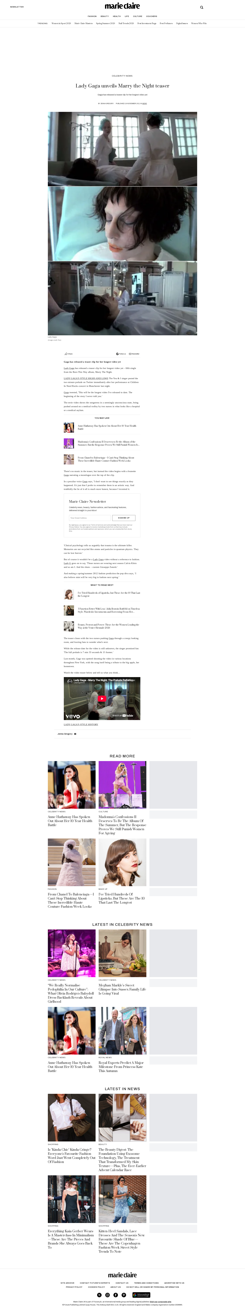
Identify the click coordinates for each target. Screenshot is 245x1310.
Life (127, 16)
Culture (137, 16)
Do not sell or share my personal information (152, 1287)
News (144, 103)
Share (70, 354)
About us (116, 1287)
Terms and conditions (146, 1283)
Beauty (105, 16)
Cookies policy (96, 1287)
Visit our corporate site (160, 1302)
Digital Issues (182, 23)
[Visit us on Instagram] (107, 1295)
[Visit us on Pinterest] (124, 1295)
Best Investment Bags (146, 23)
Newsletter (135, 354)
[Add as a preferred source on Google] (157, 1295)
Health (117, 16)
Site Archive (67, 1283)
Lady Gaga (69, 368)
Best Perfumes (166, 23)
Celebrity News (122, 76)
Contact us (122, 1283)
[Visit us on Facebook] (115, 1295)
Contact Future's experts (95, 1283)
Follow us (122, 354)
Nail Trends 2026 (126, 23)
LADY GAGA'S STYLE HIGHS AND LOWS (86, 378)
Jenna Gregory (107, 103)
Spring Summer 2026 (105, 23)
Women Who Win (199, 23)
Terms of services (97, 525)
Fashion (92, 16)
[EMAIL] (75, 734)
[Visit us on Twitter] (99, 1295)
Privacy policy (74, 1287)
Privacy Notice (74, 527)
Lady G (67, 563)
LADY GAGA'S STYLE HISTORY (81, 724)
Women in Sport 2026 (61, 23)
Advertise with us (174, 1283)
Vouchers (151, 16)
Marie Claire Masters (84, 23)
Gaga (66, 392)
